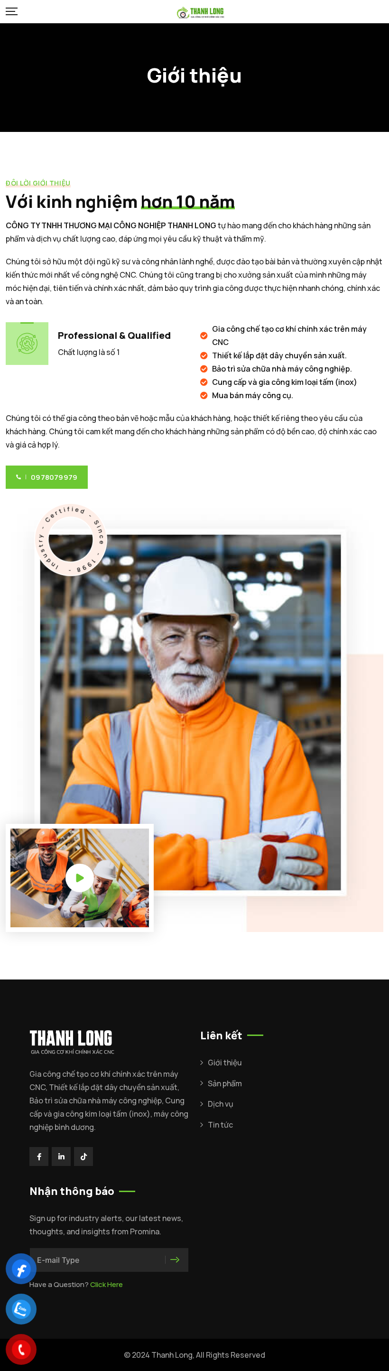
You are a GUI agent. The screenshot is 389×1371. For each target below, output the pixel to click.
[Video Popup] (79, 878)
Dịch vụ (220, 1104)
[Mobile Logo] (200, 12)
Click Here (106, 1284)
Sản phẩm (225, 1083)
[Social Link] (38, 1156)
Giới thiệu (225, 1062)
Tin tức (220, 1124)
